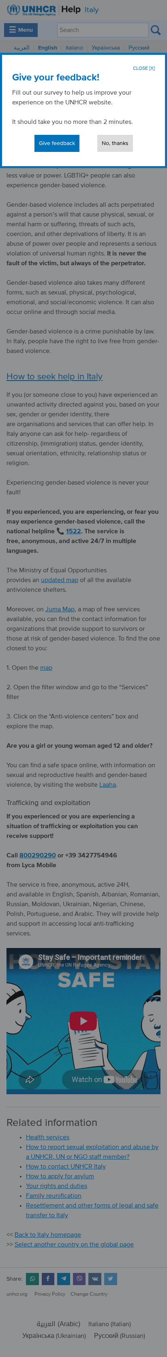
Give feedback (57, 143)
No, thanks (115, 143)
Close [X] (144, 68)
